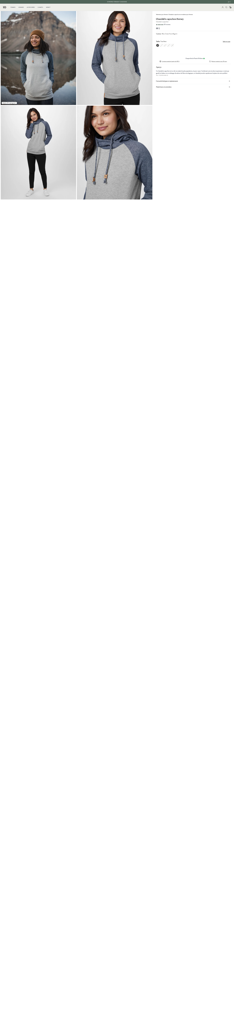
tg (172, 45)
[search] (226, 7)
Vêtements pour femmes (162, 14)
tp (157, 45)
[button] (193, 24)
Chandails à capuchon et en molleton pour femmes (181, 14)
